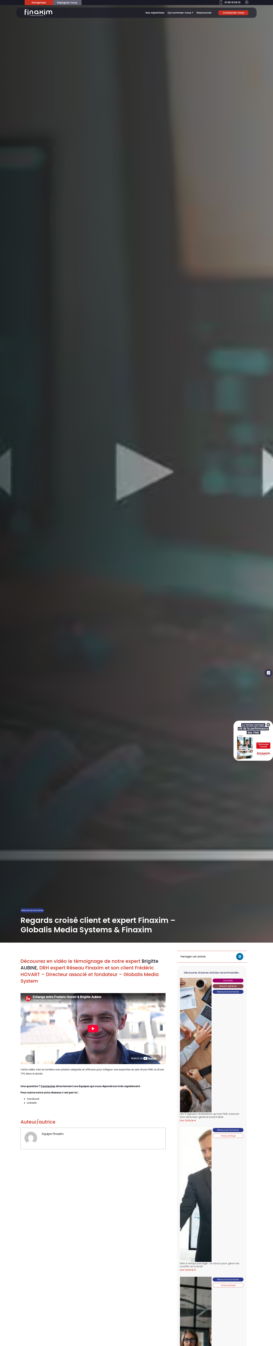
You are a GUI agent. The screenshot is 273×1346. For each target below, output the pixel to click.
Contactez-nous (233, 13)
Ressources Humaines (32, 910)
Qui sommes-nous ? (180, 13)
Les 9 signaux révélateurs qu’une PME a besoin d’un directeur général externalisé (209, 1115)
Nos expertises (155, 13)
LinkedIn (32, 1103)
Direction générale (228, 986)
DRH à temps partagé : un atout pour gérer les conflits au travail (209, 1265)
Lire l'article (187, 1120)
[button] (239, 956)
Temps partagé (228, 1135)
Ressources (204, 13)
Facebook (33, 1099)
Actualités (228, 980)
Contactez (48, 1086)
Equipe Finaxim (53, 1134)
